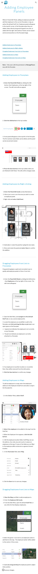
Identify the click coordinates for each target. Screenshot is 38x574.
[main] (19, 9)
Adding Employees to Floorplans (12, 45)
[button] (2, 2)
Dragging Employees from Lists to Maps (14, 58)
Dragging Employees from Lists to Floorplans (16, 51)
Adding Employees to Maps (10, 54)
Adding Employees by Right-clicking (13, 48)
